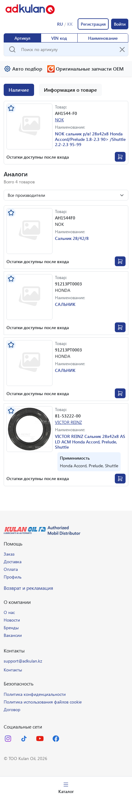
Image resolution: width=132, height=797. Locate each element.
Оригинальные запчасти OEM (90, 68)
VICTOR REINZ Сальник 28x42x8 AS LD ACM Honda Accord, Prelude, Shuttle (90, 441)
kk (70, 24)
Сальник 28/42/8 (72, 238)
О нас (9, 612)
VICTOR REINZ (68, 422)
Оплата (11, 569)
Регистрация (93, 24)
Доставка (12, 561)
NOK (59, 120)
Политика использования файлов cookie (43, 701)
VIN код (59, 38)
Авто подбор (27, 68)
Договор (12, 709)
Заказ (9, 553)
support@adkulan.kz (23, 660)
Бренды (11, 627)
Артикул (22, 38)
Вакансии (13, 635)
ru (60, 24)
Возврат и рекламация (28, 588)
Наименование (103, 38)
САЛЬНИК (65, 304)
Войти (120, 24)
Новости (12, 620)
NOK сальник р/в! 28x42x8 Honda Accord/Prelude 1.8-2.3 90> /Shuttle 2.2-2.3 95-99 (90, 139)
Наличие (19, 89)
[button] (29, 429)
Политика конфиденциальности (35, 694)
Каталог (66, 791)
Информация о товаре (70, 89)
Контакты (13, 670)
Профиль (12, 576)
